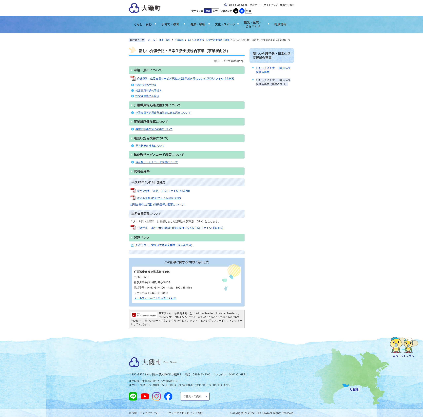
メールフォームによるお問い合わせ (155, 298)
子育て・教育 (170, 24)
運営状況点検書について (150, 145)
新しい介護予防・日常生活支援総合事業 (208, 39)
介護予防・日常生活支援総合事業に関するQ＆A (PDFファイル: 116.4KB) (180, 227)
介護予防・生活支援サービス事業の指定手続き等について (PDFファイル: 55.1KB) (185, 78)
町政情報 (280, 24)
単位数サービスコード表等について (156, 162)
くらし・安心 (143, 24)
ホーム (151, 39)
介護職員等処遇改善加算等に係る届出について (163, 112)
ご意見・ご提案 (192, 396)
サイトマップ (271, 4)
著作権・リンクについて (143, 413)
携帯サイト (255, 4)
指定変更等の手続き (147, 96)
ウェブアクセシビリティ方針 (185, 413)
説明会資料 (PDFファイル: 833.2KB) (159, 198)
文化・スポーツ (225, 24)
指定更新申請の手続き (148, 90)
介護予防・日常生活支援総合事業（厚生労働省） (164, 245)
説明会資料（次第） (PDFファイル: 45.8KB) (163, 190)
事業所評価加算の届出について (154, 129)
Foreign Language (237, 4)
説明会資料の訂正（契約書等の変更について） (158, 204)
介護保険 (179, 39)
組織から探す (287, 4)
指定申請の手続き (146, 85)
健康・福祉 (197, 24)
